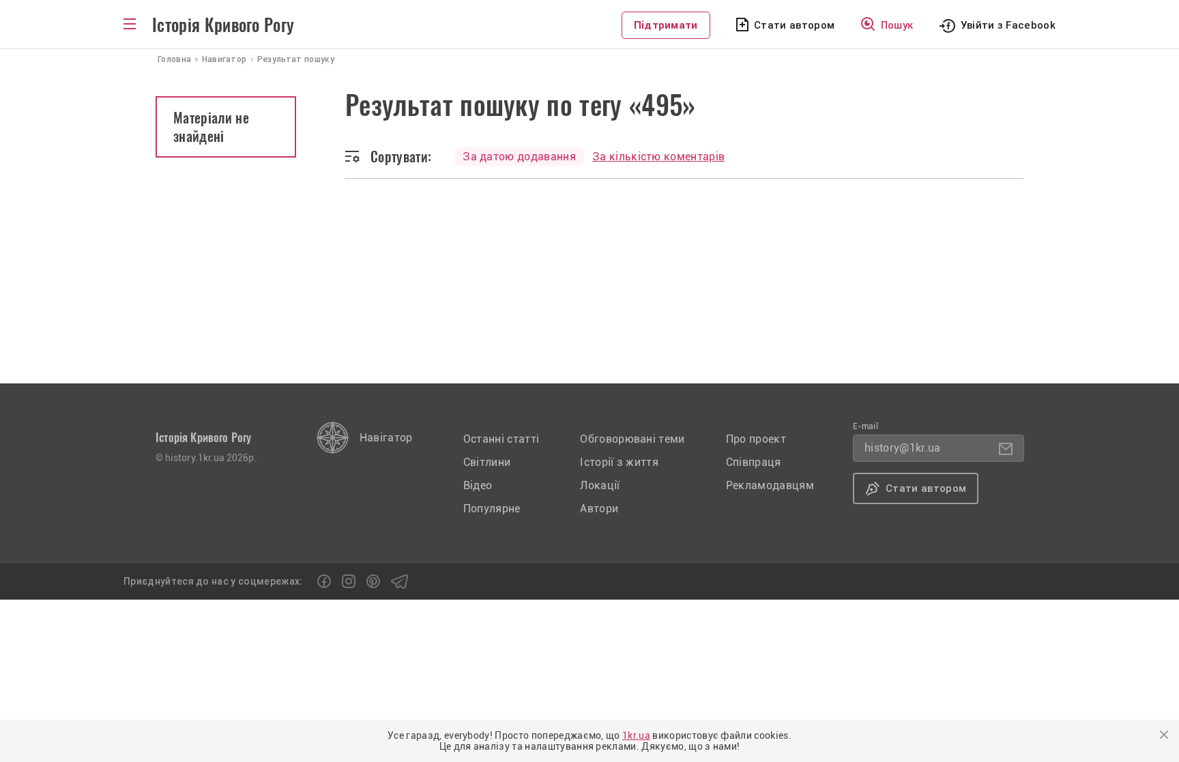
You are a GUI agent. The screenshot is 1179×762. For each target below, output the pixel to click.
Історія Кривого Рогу (223, 25)
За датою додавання (519, 156)
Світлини (487, 462)
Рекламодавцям (770, 485)
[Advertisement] (589, 281)
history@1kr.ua (902, 447)
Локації (600, 485)
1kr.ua (636, 735)
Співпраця (753, 462)
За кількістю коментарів (658, 156)
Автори (599, 508)
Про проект (756, 439)
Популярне (492, 508)
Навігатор (386, 437)
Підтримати (666, 25)
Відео (478, 485)
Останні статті (501, 439)
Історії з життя (619, 462)
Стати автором (794, 25)
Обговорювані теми (632, 439)
